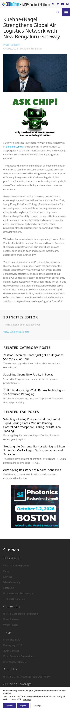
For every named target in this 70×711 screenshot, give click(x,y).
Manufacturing (11, 582)
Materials (8, 587)
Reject (23, 705)
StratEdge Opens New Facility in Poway (28, 374)
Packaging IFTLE (12, 645)
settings (27, 699)
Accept (9, 705)
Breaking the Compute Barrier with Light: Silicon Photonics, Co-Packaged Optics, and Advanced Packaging (34, 450)
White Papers (10, 624)
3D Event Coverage (17, 684)
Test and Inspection (14, 598)
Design (7, 571)
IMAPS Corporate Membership (21, 613)
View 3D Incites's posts (16, 331)
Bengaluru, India (15, 146)
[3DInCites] (26, 4)
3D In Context (11, 650)
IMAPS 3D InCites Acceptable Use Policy (26, 676)
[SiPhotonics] (35, 507)
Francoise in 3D (12, 639)
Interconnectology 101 (16, 661)
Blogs (7, 632)
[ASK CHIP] (35, 118)
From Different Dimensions (18, 656)
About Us (10, 669)
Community (11, 606)
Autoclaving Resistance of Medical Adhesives (32, 470)
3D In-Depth (12, 558)
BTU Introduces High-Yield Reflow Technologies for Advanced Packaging (33, 392)
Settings (37, 705)
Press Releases (11, 44)
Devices (7, 576)
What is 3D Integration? (16, 565)
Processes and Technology (18, 593)
